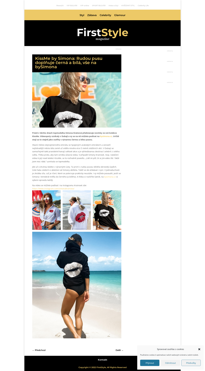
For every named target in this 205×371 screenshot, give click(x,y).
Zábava (92, 15)
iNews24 (60, 6)
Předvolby (191, 363)
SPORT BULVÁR (99, 6)
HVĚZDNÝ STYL (128, 6)
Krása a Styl (113, 6)
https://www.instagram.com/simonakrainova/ (53, 188)
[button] (199, 349)
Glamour (120, 15)
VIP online (84, 6)
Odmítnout (170, 363)
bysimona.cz (110, 176)
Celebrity (105, 15)
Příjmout (150, 363)
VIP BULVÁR (72, 6)
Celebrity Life (143, 6)
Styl (82, 15)
